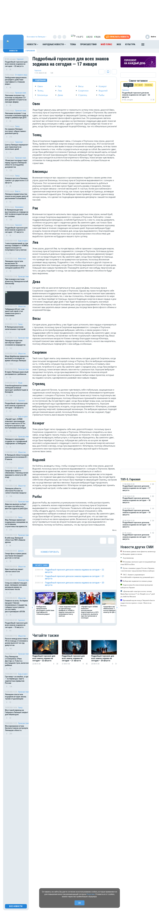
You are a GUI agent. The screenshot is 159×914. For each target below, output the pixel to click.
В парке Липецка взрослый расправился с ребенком (16, 373)
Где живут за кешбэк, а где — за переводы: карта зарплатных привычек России (16, 680)
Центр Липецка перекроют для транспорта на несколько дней (16, 147)
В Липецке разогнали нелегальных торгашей (15, 328)
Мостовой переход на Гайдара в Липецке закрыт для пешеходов (16, 712)
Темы (73, 44)
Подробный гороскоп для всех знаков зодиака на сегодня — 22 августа (16, 64)
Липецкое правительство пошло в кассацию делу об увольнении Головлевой (16, 196)
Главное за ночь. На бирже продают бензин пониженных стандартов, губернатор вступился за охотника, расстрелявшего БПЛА (16, 606)
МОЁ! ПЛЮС (106, 44)
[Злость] (78, 541)
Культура (130, 44)
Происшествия (88, 44)
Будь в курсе (23, 241)
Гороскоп (30, 51)
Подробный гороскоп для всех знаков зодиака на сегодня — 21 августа (16, 230)
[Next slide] (117, 607)
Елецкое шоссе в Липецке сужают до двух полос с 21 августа (16, 180)
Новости (32, 44)
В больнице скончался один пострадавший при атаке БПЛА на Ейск (138, 563)
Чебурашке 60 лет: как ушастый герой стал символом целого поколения (14, 312)
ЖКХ (119, 44)
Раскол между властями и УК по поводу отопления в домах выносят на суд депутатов (16, 642)
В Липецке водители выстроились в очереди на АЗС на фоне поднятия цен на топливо (16, 213)
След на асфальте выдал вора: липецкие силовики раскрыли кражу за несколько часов (16, 586)
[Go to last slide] (32, 607)
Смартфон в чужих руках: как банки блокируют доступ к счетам (16, 556)
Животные (22, 259)
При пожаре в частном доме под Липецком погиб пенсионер (16, 281)
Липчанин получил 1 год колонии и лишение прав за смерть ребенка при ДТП (16, 115)
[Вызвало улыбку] (46, 541)
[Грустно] (70, 541)
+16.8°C (79, 37)
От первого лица (21, 75)
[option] (45, 655)
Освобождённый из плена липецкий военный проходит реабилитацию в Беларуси (16, 389)
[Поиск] (151, 44)
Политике (91, 894)
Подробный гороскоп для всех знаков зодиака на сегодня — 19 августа (16, 625)
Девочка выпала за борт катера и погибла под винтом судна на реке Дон (16, 506)
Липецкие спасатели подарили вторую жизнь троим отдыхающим (15, 696)
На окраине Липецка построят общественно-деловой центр (15, 131)
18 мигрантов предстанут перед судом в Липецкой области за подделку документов (16, 163)
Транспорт (19, 142)
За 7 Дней (138, 85)
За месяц (148, 85)
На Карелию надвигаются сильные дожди (137, 581)
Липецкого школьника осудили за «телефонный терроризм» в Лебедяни (16, 441)
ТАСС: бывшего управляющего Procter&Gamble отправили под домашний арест (137, 576)
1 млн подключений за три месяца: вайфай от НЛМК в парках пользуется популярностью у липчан (16, 246)
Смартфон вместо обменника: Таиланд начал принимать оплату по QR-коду (16, 474)
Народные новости (53, 44)
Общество (22, 306)
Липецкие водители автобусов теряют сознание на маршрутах (15, 343)
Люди (20, 383)
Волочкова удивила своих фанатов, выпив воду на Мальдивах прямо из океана (138, 552)
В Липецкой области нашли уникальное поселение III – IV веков (17, 457)
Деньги (20, 468)
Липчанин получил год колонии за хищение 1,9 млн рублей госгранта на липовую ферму (15, 98)
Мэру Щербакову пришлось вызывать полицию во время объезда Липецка (16, 358)
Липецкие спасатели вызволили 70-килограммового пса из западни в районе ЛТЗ (15, 264)
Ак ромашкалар (128, 558)
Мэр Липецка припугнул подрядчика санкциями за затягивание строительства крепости (16, 523)
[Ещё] (143, 45)
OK (79, 903)
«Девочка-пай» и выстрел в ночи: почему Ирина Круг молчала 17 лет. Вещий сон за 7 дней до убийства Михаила (137, 593)
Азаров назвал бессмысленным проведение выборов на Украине (136, 586)
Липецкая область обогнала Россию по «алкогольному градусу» (16, 490)
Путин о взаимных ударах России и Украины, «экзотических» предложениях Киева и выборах (137, 569)
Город (17, 126)
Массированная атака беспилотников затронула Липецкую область (16, 728)
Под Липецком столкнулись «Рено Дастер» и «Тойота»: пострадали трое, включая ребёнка (17, 661)
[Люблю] (54, 541)
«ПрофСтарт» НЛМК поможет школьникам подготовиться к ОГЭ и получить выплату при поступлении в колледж (15, 423)
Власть (17, 191)
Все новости (15, 906)
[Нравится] (38, 541)
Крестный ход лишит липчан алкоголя (14, 570)
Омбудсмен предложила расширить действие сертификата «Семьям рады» (15, 81)
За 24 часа (128, 85)
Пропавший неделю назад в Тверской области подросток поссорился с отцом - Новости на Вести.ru (137, 602)
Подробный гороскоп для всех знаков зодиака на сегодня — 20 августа (16, 405)
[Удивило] (62, 541)
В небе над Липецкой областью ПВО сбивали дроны (15, 540)
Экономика (19, 207)
